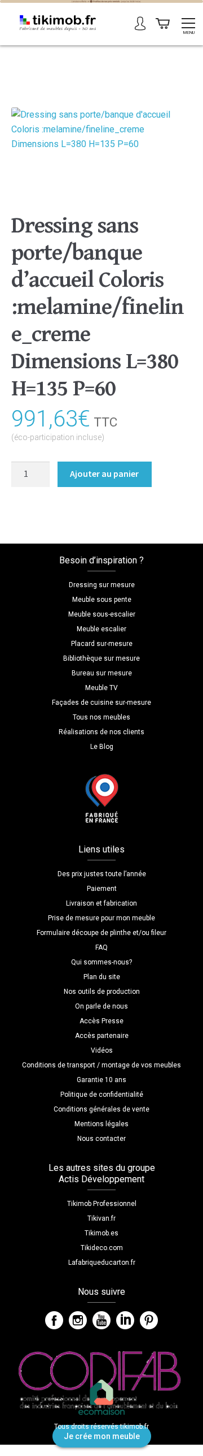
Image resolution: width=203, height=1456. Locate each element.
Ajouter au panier (104, 473)
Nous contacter (101, 1139)
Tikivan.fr (101, 1218)
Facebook (54, 1320)
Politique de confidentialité (101, 1095)
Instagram (78, 1320)
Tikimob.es (101, 1233)
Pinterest (149, 1320)
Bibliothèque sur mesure (101, 658)
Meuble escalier (101, 629)
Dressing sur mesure (102, 585)
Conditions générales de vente (101, 1109)
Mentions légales (101, 1124)
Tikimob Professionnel (101, 1204)
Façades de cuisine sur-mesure (101, 703)
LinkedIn (125, 1320)
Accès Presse (101, 1021)
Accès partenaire (102, 1036)
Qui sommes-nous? (101, 962)
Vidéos (102, 1050)
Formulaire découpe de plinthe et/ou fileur (101, 933)
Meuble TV (101, 688)
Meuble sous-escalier (101, 614)
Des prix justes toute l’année (102, 874)
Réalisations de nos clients (101, 732)
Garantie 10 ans (101, 1080)
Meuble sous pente (101, 600)
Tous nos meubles (101, 717)
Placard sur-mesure (102, 644)
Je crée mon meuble (102, 1436)
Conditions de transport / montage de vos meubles (101, 1065)
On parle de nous (101, 1006)
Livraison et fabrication (101, 903)
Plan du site (101, 977)
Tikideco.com (102, 1248)
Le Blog (101, 747)
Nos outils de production (102, 992)
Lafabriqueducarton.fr (101, 1263)
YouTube (101, 1320)
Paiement (102, 889)
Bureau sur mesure (102, 673)
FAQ (101, 947)
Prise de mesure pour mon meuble (101, 918)
